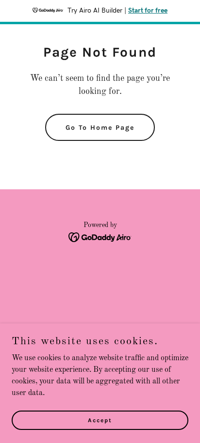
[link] (100, 237)
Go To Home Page (100, 127)
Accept (100, 419)
